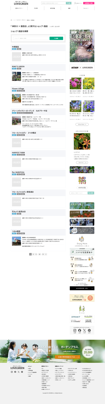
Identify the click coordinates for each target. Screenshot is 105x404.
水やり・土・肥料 (71, 380)
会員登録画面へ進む (82, 288)
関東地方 (24, 20)
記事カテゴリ (18, 8)
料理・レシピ (44, 381)
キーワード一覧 (86, 374)
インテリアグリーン (72, 372)
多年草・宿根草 (45, 376)
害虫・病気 (44, 387)
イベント (30, 374)
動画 (29, 376)
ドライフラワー (59, 374)
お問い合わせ (86, 383)
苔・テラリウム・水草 (72, 368)
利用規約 (85, 385)
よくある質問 (85, 376)
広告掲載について (86, 378)
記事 (29, 368)
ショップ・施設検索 (17, 20)
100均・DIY (70, 370)
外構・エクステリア (46, 389)
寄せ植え (44, 374)
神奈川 (14, 49)
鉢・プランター (71, 378)
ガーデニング (45, 372)
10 (39, 254)
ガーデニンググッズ (60, 372)
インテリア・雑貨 (29, 113)
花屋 (18, 90)
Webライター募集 (86, 381)
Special (85, 8)
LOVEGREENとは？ (87, 368)
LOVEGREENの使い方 (87, 370)
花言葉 (36, 8)
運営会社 (85, 387)
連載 (69, 8)
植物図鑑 (52, 8)
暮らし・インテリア (59, 370)
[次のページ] (43, 254)
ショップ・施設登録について (88, 380)
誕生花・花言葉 (45, 370)
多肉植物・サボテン (46, 385)
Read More (81, 162)
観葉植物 (44, 383)
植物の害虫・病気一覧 (60, 376)
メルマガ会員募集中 (87, 372)
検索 (69, 3)
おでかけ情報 (59, 368)
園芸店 (19, 49)
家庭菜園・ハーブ (45, 380)
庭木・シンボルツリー (46, 378)
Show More (81, 124)
